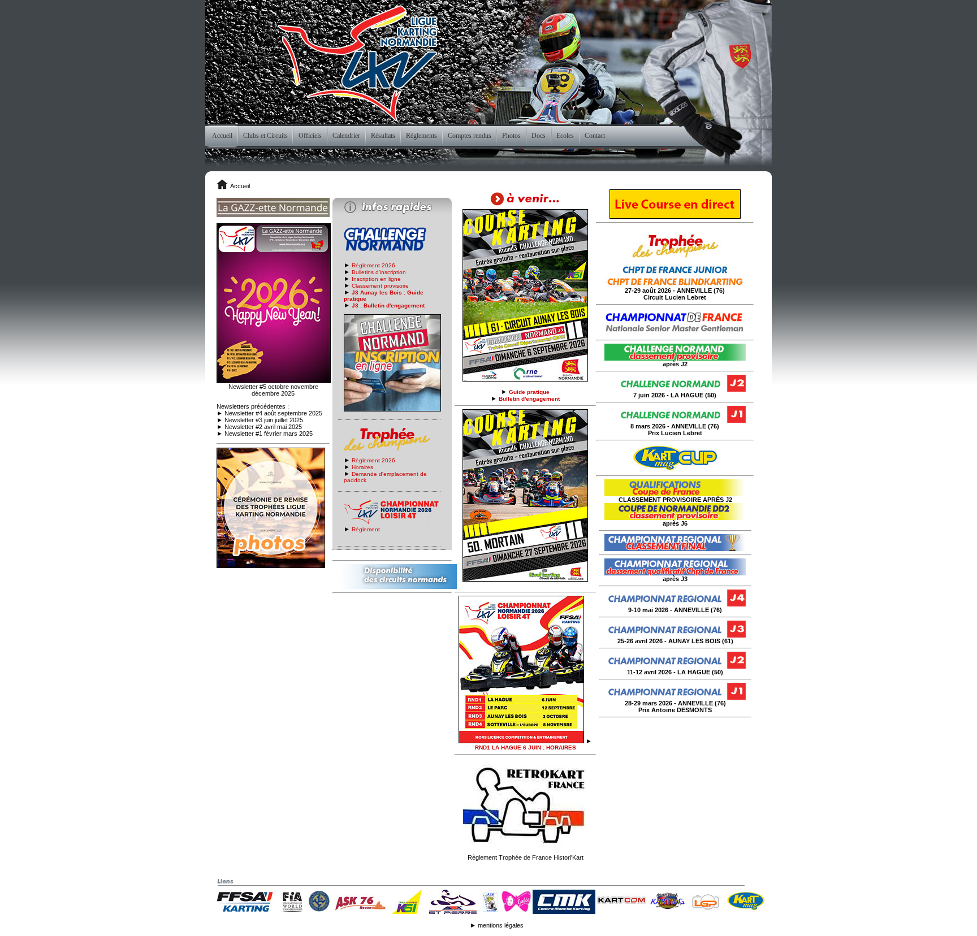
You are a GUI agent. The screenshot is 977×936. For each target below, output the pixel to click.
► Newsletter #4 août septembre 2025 (269, 413)
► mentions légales (497, 925)
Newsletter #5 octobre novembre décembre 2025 (273, 390)
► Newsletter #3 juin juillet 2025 (260, 420)
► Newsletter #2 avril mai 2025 (259, 426)
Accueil (240, 186)
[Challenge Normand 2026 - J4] (525, 579)
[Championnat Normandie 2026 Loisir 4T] (521, 741)
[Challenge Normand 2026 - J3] (525, 379)
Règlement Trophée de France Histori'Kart (525, 857)
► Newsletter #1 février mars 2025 (265, 433)
